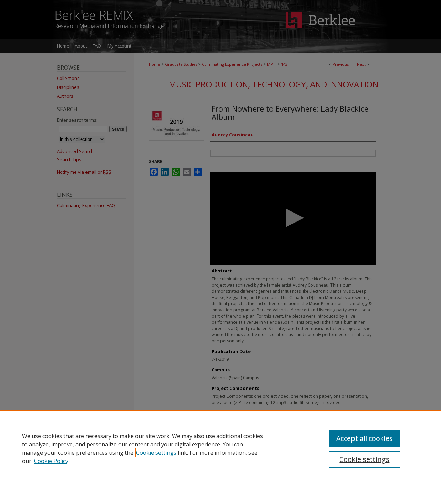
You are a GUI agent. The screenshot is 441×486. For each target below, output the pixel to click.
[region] (220, 448)
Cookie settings (156, 452)
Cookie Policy (51, 461)
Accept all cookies (364, 438)
